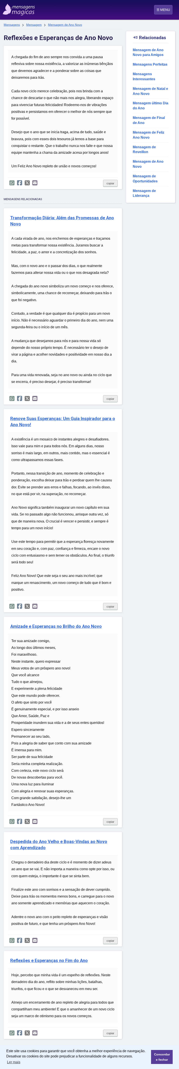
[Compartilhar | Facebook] (19, 183)
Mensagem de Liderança (144, 193)
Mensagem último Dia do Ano (150, 105)
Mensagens (12, 24)
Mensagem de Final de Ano (149, 120)
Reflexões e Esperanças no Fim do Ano (49, 960)
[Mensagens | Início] (14, 8)
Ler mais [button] (13, 1062)
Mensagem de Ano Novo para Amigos (148, 52)
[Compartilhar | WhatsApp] (12, 183)
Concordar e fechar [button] (162, 1057)
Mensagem (34, 24)
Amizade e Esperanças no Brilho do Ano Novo (56, 626)
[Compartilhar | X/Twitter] (27, 183)
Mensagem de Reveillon (144, 149)
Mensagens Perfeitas (150, 64)
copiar (110, 183)
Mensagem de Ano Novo (65, 24)
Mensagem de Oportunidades (145, 178)
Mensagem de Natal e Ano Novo (150, 91)
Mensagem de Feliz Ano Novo (148, 135)
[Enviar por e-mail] (35, 183)
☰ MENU (163, 10)
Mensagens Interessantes (144, 76)
